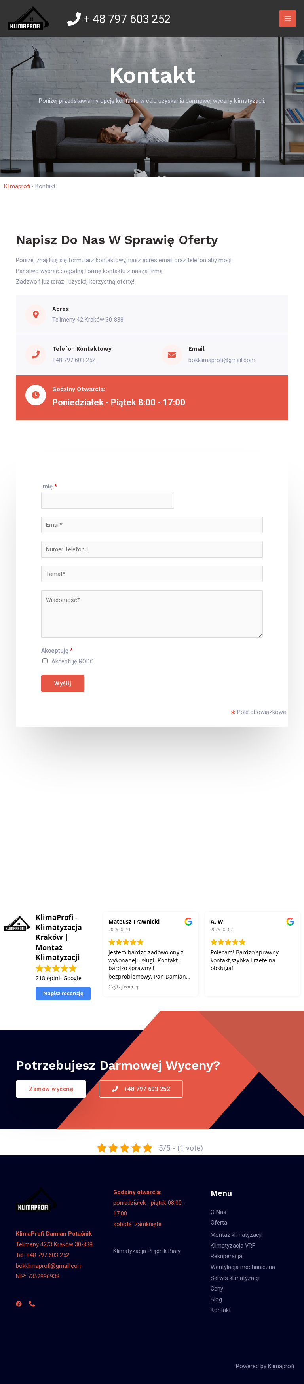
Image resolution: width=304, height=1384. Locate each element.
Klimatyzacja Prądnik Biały (146, 1251)
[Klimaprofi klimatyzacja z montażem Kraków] (28, 18)
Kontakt (221, 1310)
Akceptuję (57, 650)
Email (196, 348)
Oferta (219, 1222)
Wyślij (62, 683)
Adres (60, 308)
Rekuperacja (226, 1256)
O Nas (218, 1211)
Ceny (217, 1288)
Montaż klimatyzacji (236, 1234)
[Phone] (32, 1304)
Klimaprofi (17, 186)
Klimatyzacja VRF (233, 1245)
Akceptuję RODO (72, 661)
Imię (49, 486)
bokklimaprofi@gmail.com (221, 360)
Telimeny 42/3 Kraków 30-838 (54, 1244)
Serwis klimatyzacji (235, 1278)
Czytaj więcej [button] (123, 986)
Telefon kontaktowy (82, 348)
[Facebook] (19, 1304)
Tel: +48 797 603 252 (42, 1255)
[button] (51, 1089)
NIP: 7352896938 (37, 1276)
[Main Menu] (287, 18)
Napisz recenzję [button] (63, 993)
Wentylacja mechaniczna (243, 1266)
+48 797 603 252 (73, 360)
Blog (216, 1299)
